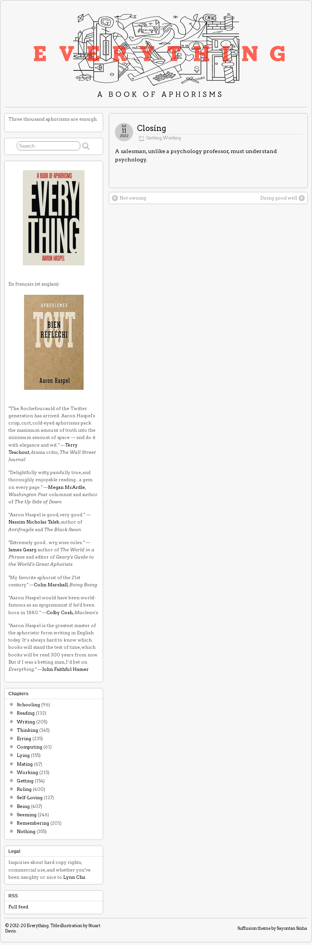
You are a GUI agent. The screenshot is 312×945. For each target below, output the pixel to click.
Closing (151, 128)
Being (23, 806)
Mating (25, 764)
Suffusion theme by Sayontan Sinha (272, 928)
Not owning (132, 198)
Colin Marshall (51, 584)
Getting (154, 138)
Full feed (18, 907)
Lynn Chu (74, 877)
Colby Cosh (59, 612)
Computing (29, 747)
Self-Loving (30, 797)
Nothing (26, 831)
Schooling (28, 704)
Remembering (33, 823)
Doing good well (278, 198)
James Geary (22, 549)
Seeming (27, 814)
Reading (26, 713)
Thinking (27, 730)
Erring (24, 738)
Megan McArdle (66, 487)
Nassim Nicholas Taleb (33, 522)
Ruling (24, 789)
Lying (23, 755)
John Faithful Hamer (65, 669)
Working (172, 138)
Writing (26, 722)
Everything (38, 925)
